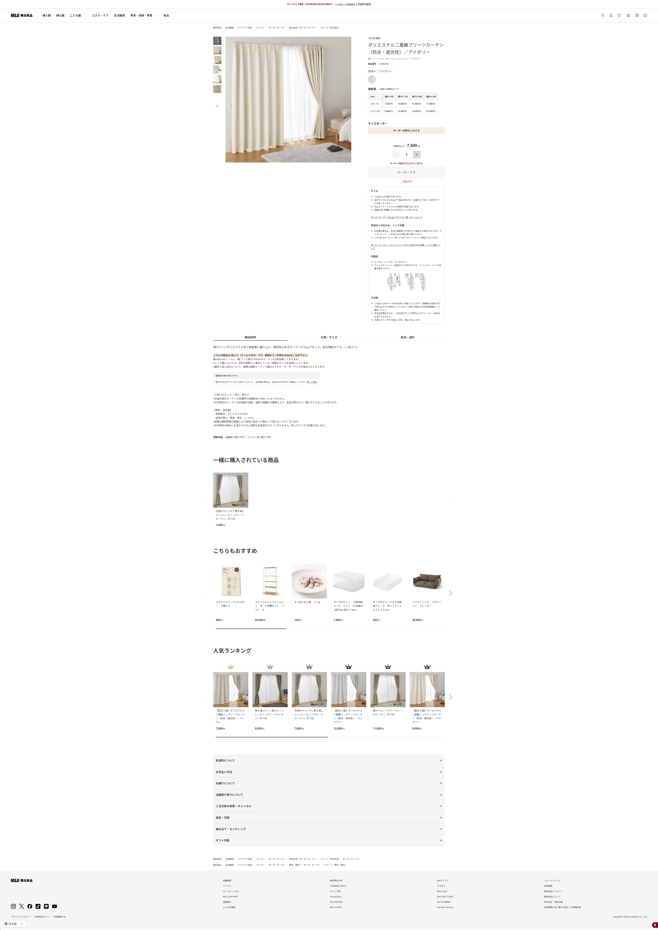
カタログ (441, 885)
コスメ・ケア (100, 15)
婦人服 (46, 15)
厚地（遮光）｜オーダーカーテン (304, 864)
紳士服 (60, 15)
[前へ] (205, 497)
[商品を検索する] (603, 15)
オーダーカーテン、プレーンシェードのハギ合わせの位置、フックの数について (405, 246)
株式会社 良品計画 (553, 901)
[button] (217, 99)
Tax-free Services (445, 907)
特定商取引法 (59, 916)
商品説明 (250, 337)
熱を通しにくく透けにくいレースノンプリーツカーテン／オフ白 (269, 714)
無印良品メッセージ (553, 891)
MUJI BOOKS (336, 901)
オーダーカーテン (277, 27)
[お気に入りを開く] (619, 15)
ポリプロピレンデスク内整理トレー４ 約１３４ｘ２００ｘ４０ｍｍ (387, 605)
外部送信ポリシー (42, 916)
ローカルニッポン (231, 891)
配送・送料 (408, 337)
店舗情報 (227, 880)
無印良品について (552, 896)
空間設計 (227, 901)
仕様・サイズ (329, 337)
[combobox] (15, 923)
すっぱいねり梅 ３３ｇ (307, 602)
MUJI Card (442, 891)
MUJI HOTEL (336, 907)
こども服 (75, 15)
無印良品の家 (336, 880)
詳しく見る (312, 381)
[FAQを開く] (637, 15)
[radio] (372, 79)
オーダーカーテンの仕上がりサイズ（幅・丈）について (396, 217)
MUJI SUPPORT (230, 896)
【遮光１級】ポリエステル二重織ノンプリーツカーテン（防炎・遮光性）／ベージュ (230, 716)
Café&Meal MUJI (338, 885)
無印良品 (217, 27)
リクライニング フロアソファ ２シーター (426, 603)
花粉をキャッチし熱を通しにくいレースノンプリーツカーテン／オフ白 (230, 514)
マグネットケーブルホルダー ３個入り (230, 603)
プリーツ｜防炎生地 (329, 27)
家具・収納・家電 (141, 15)
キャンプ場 (335, 891)
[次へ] (452, 497)
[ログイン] (611, 15)
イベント (227, 885)
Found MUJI (335, 896)
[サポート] (645, 15)
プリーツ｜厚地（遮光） (335, 864)
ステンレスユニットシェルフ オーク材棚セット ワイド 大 (269, 605)
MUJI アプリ (443, 880)
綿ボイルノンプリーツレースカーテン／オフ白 (387, 712)
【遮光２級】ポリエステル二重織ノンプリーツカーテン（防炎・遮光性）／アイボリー (426, 716)
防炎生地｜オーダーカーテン (302, 27)
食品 (166, 15)
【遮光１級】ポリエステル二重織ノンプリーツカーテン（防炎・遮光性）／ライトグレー (348, 716)
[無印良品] (21, 880)
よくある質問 (229, 907)
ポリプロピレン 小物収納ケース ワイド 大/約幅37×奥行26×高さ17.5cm (348, 605)
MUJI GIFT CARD (445, 896)
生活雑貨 (119, 15)
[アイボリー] (372, 79)
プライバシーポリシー (21, 916)
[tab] (217, 41)
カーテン (260, 27)
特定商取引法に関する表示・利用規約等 (562, 907)
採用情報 (548, 885)
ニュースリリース (552, 880)
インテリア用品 (245, 27)
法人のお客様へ (444, 901)
